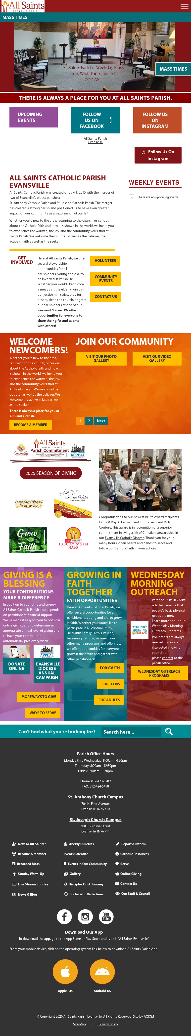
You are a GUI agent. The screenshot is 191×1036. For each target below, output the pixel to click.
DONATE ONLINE (16, 666)
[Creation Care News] (168, 382)
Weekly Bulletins (81, 844)
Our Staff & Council (135, 893)
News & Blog (27, 894)
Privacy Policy (108, 1024)
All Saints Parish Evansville (95, 140)
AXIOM (149, 1016)
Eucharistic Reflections (86, 894)
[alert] (155, 197)
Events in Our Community (87, 864)
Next (101, 420)
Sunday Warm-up (31, 873)
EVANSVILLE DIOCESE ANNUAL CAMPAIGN (48, 670)
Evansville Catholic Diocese (124, 538)
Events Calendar (76, 854)
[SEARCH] (169, 731)
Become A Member (32, 854)
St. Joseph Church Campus (96, 819)
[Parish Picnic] (116, 382)
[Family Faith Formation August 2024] (142, 404)
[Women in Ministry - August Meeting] (116, 404)
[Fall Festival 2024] (89, 382)
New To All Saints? (32, 844)
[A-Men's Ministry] (89, 404)
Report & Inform (133, 844)
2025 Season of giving (50, 473)
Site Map (79, 1024)
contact (167, 658)
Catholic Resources (134, 854)
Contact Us (128, 883)
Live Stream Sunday (33, 884)
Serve (124, 864)
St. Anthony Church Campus (95, 796)
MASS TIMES (14, 17)
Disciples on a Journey (86, 884)
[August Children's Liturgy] (168, 404)
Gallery (75, 873)
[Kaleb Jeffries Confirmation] (142, 382)
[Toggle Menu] (185, 6)
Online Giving (131, 873)
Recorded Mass (28, 864)
